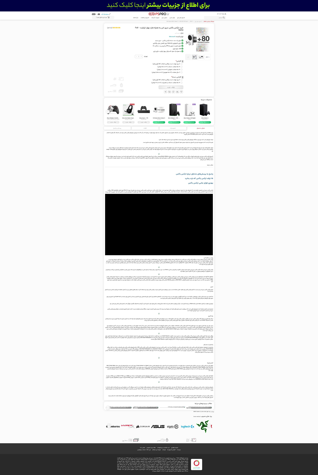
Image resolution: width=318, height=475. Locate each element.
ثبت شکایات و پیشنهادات (163, 447)
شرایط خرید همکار (156, 450)
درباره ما (179, 450)
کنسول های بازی (181, 18)
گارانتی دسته (176, 77)
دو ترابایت (178, 104)
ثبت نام (219, 14)
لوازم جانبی (172, 18)
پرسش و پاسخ (117, 128)
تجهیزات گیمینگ (155, 18)
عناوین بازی (164, 18)
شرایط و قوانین (174, 447)
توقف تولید (171, 87)
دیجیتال (194, 104)
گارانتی (178, 61)
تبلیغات (164, 450)
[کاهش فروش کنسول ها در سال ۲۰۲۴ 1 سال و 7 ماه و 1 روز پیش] (172, 407)
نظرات (145, 128)
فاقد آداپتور (132, 104)
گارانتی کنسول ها (171, 450)
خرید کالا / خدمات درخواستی (144, 450)
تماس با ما (142, 447)
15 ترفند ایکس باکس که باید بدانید (199, 178)
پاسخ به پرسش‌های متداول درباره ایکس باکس (194, 173)
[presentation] (210, 111)
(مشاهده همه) (196, 416)
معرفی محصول (201, 128)
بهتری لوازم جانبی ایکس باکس (200, 182)
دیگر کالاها (135, 18)
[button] (198, 57)
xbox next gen (205, 411)
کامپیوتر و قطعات (145, 18)
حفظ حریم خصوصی (151, 447)
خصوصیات (173, 128)
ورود (223, 14)
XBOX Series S (197, 411)
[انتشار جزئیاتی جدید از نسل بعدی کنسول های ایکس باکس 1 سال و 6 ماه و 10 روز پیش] (199, 407)
